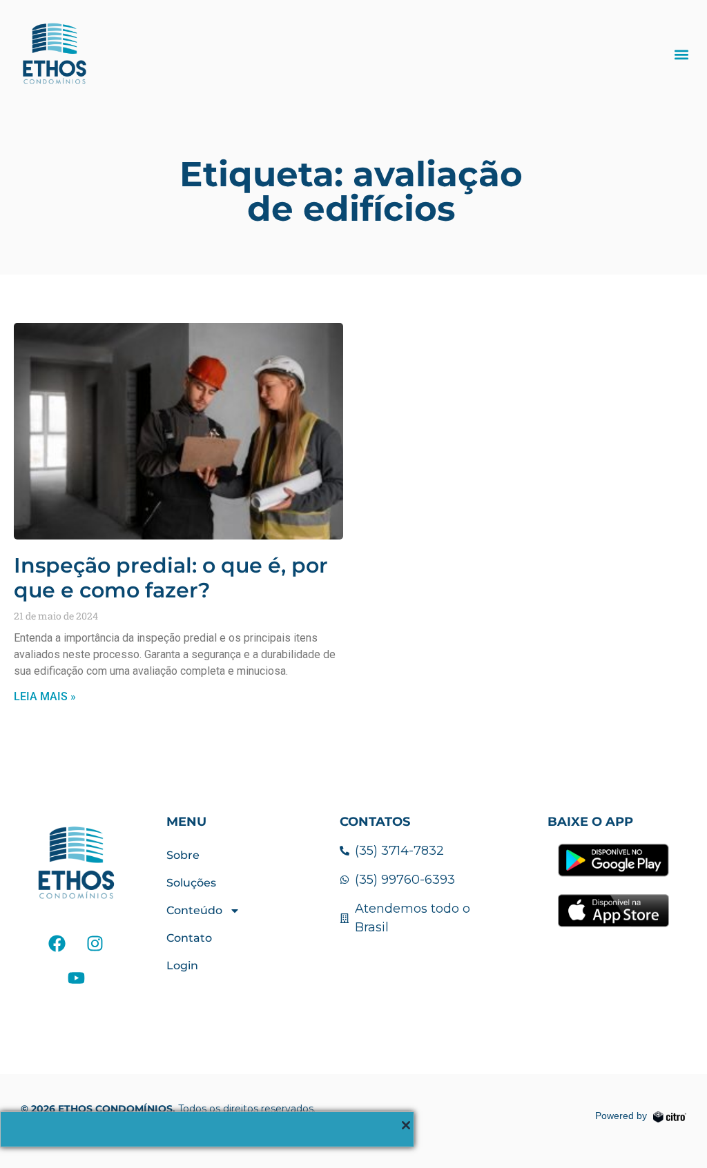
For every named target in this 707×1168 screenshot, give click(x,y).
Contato (189, 937)
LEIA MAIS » (45, 696)
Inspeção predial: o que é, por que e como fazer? (171, 578)
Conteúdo (194, 910)
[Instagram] (95, 943)
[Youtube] (76, 977)
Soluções (191, 882)
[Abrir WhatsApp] (672, 1133)
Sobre (183, 855)
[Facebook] (57, 943)
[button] (681, 54)
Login (182, 965)
